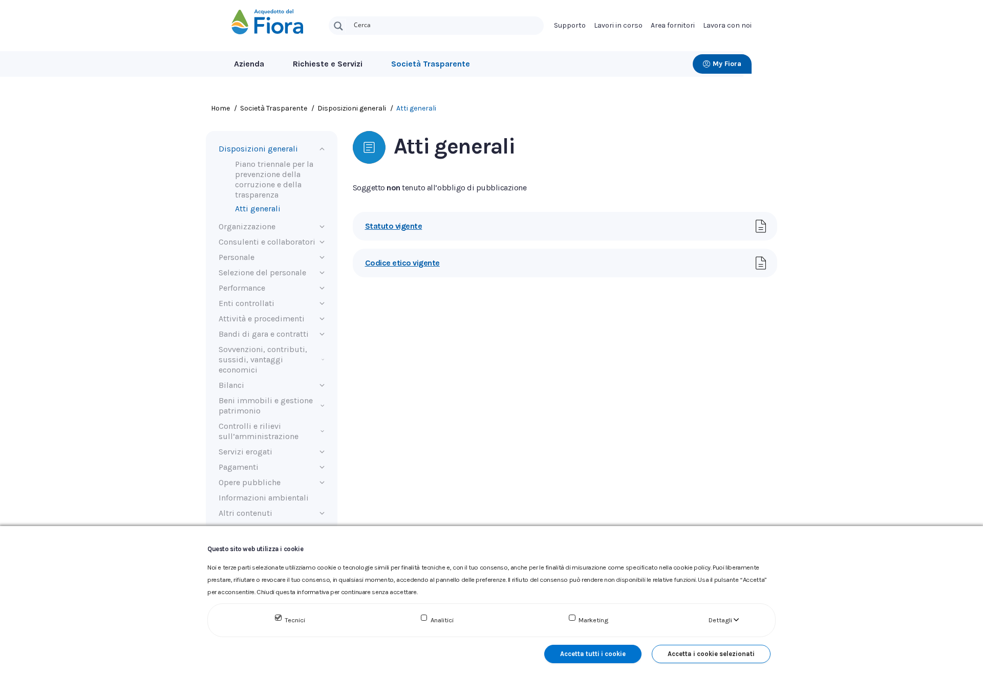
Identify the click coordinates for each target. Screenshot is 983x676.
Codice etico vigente (402, 263)
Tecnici (295, 620)
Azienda (249, 64)
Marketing (593, 620)
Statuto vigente (393, 226)
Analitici (442, 620)
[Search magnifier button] (338, 26)
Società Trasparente (430, 64)
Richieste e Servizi (327, 64)
